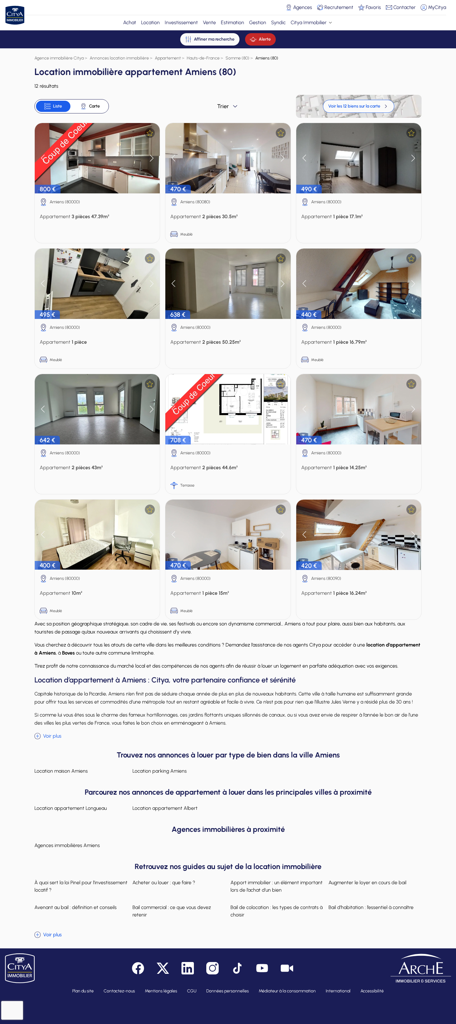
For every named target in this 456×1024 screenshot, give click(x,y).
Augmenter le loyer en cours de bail (367, 882)
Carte (94, 106)
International (338, 991)
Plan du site (83, 991)
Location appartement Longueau (70, 808)
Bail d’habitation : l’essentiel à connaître (371, 907)
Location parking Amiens (159, 771)
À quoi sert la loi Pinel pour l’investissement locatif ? (80, 886)
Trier (223, 106)
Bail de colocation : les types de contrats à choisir (276, 911)
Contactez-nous (119, 991)
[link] (358, 106)
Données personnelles (227, 991)
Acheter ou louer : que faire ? (163, 882)
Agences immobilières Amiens (67, 845)
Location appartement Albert (165, 808)
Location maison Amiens (61, 771)
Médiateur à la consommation (287, 991)
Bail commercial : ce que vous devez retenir (171, 911)
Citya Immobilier (309, 22)
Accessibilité (372, 991)
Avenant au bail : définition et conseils (75, 907)
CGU (191, 991)
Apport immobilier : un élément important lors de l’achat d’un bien (276, 886)
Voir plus (52, 736)
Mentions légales (161, 991)
